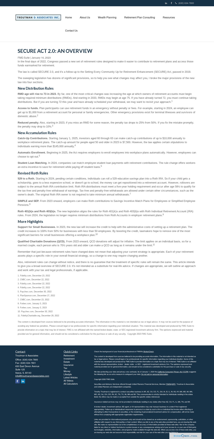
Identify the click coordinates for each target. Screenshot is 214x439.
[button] (85, 17)
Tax (65, 368)
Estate (67, 361)
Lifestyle (68, 374)
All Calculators (71, 383)
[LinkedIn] (167, 3)
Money (67, 371)
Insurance (68, 364)
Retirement (69, 355)
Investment (69, 358)
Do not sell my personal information (154, 374)
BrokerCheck (149, 351)
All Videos (68, 380)
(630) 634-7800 (186, 3)
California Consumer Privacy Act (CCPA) (173, 371)
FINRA (168, 384)
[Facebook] (172, 3)
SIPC (174, 384)
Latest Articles (71, 377)
